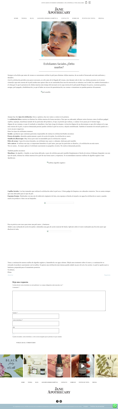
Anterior (10, 275)
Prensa (94, 382)
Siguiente (107, 275)
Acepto (85, 406)
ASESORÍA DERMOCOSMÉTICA (50, 382)
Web (13, 327)
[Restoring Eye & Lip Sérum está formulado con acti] (82, 365)
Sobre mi (73, 382)
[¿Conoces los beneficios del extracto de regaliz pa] (106, 365)
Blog (36, 382)
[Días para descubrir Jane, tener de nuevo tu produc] (11, 365)
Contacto (64, 382)
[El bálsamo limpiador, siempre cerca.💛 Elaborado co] (35, 365)
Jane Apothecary (59, 10)
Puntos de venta (84, 382)
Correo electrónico (17, 320)
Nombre (15, 312)
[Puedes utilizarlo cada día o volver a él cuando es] (59, 365)
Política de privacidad (97, 406)
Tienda (30, 382)
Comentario (15, 287)
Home (23, 382)
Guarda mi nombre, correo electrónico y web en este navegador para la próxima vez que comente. (37, 336)
